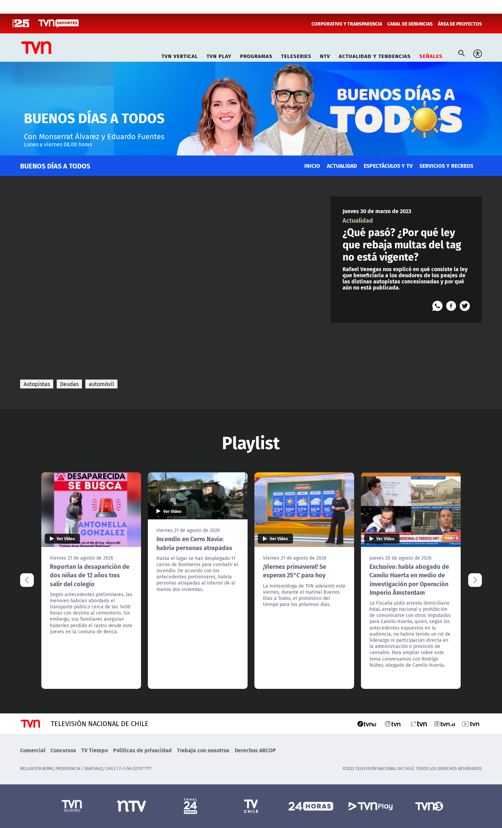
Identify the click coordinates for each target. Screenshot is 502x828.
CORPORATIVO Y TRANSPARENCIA (346, 23)
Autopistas (37, 384)
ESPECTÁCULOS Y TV (388, 165)
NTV (325, 55)
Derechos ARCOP (255, 750)
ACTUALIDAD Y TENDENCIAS (375, 55)
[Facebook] (451, 306)
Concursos (63, 750)
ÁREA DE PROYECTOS (460, 23)
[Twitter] (465, 306)
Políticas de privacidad (142, 750)
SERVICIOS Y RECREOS (446, 165)
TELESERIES (296, 55)
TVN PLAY (219, 55)
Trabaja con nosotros (203, 750)
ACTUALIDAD (342, 165)
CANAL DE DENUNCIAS (410, 23)
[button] (475, 580)
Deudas (69, 384)
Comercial (32, 750)
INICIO (312, 165)
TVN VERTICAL (180, 55)
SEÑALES (431, 55)
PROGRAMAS (256, 55)
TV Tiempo (94, 750)
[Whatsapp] (437, 306)
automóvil (101, 384)
